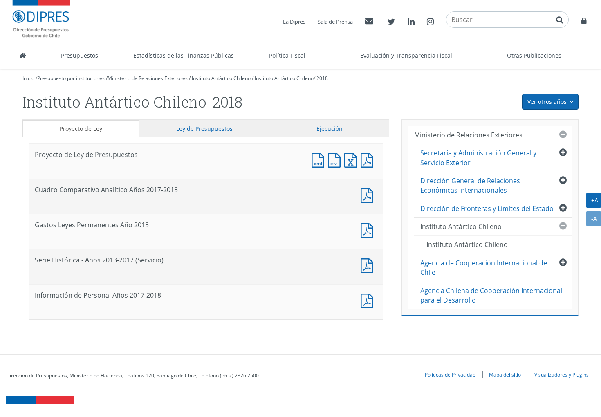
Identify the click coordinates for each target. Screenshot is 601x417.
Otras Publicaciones (534, 55)
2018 (322, 78)
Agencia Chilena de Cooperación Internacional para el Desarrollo (491, 295)
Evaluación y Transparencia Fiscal (406, 55)
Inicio (28, 78)
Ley (204, 128)
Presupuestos (79, 55)
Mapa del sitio (505, 374)
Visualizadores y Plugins (561, 374)
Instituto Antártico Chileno (221, 78)
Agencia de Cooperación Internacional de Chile (483, 267)
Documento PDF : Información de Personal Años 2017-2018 (369, 300)
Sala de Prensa (335, 21)
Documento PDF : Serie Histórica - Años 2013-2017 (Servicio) (369, 265)
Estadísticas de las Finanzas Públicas (183, 55)
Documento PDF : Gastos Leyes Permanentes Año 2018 (369, 229)
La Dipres (294, 21)
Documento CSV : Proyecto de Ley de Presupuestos (336, 159)
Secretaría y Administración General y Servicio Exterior (478, 157)
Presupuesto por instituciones (71, 78)
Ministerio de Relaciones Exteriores (148, 78)
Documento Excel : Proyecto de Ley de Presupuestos (352, 159)
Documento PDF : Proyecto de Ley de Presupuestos (369, 159)
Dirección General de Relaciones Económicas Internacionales (470, 185)
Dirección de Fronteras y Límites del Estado (487, 208)
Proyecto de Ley (81, 128)
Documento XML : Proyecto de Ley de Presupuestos (320, 159)
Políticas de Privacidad (450, 374)
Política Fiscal (287, 55)
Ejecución (329, 128)
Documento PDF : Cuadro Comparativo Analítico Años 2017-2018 (369, 194)
